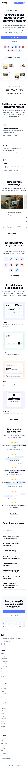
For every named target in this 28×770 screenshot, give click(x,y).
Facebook (3, 708)
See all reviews (14, 513)
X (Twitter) (3, 711)
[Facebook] (7, 641)
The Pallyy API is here (13, 10)
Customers (4, 658)
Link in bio (3, 693)
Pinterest (3, 718)
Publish (3, 686)
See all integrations (14, 275)
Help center (4, 738)
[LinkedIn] (2, 644)
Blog (2, 740)
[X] (9, 641)
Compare (3, 753)
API (2, 696)
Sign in (2, 671)
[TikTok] (4, 644)
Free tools (3, 756)
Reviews (3, 748)
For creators (4, 666)
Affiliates (3, 750)
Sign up (3, 668)
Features (3, 683)
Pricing (3, 656)
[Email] (2, 641)
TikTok (2, 721)
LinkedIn (3, 713)
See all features (14, 419)
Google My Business (6, 716)
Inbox (2, 691)
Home (2, 653)
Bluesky (3, 728)
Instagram (3, 705)
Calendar (10, 57)
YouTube (3, 723)
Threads (3, 726)
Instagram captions (6, 758)
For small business (5, 663)
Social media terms (6, 761)
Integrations (4, 702)
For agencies (4, 661)
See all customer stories (14, 233)
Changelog (4, 743)
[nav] (24, 3)
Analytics (3, 688)
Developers (4, 745)
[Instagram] (4, 641)
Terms (2, 674)
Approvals (19, 57)
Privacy (3, 676)
